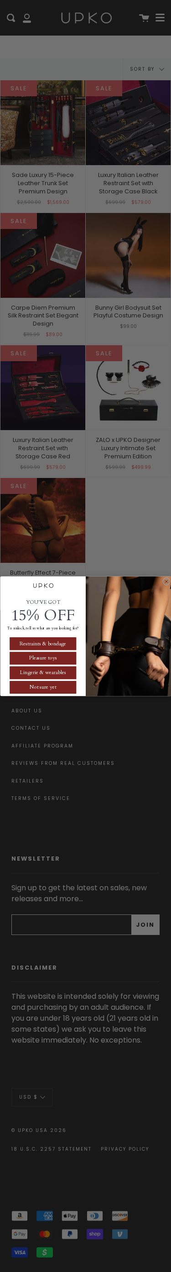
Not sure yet (42, 686)
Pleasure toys (43, 657)
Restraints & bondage (43, 643)
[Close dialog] (166, 581)
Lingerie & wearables (43, 672)
